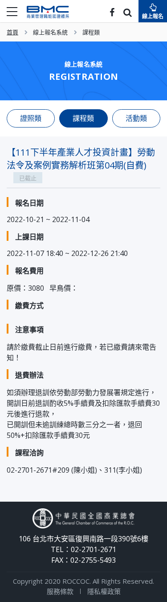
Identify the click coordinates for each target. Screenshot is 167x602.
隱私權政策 (104, 591)
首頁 (12, 32)
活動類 (136, 118)
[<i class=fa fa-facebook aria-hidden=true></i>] (112, 13)
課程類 (91, 32)
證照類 (30, 118)
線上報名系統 (50, 32)
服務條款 (60, 591)
